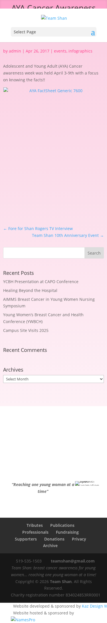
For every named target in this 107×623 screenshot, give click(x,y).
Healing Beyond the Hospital (30, 290)
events (60, 51)
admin (15, 51)
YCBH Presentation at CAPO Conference (40, 281)
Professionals (35, 532)
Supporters (26, 539)
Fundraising (67, 532)
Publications (62, 525)
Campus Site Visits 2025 (26, 330)
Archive (50, 545)
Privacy (79, 539)
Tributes (35, 525)
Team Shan (61, 581)
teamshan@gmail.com (73, 561)
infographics (80, 51)
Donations (54, 539)
